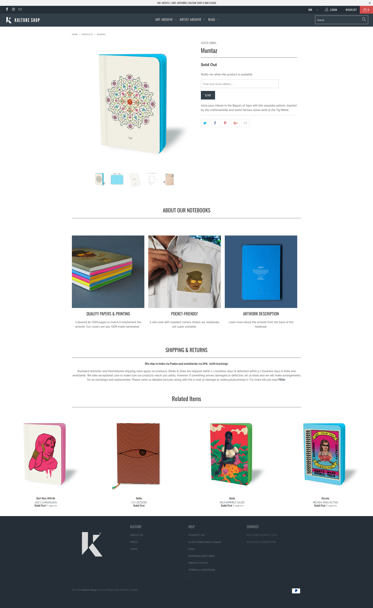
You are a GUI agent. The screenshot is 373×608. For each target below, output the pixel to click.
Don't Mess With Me (45, 454)
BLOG (212, 19)
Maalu (232, 454)
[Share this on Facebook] (215, 123)
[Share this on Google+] (235, 123)
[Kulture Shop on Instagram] (13, 9)
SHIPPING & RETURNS (201, 556)
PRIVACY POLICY (198, 562)
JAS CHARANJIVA (46, 502)
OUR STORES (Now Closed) (204, 542)
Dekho (139, 454)
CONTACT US (196, 535)
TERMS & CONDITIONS (201, 569)
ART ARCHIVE (164, 19)
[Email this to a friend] (245, 123)
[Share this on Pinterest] (225, 123)
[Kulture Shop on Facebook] (7, 9)
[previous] (78, 106)
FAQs (282, 379)
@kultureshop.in (238, 379)
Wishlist (350, 10)
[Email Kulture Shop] (20, 9)
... (189, 576)
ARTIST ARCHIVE (190, 19)
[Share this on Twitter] (205, 123)
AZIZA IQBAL (209, 42)
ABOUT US (136, 535)
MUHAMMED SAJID (232, 502)
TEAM (133, 549)
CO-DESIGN (139, 502)
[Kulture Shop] (32, 20)
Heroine (325, 454)
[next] (190, 106)
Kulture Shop (89, 589)
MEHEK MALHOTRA (325, 502)
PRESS (134, 542)
